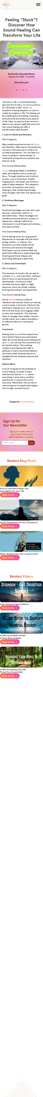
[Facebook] (16, 90)
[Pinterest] (26, 90)
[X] (20, 90)
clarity (36, 144)
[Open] (38, 4)
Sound (5, 170)
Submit (31, 443)
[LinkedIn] (23, 90)
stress (13, 275)
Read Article (8, 494)
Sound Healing (27, 401)
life (8, 342)
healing (12, 299)
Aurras (24, 374)
